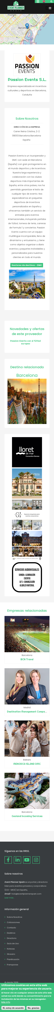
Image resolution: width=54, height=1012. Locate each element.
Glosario (11, 954)
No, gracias (33, 1008)
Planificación (13, 959)
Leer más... (9, 897)
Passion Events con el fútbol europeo (25, 342)
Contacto (11, 927)
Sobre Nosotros (14, 917)
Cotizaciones (13, 922)
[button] (27, 26)
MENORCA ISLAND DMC (27, 763)
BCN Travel (27, 659)
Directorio (11, 938)
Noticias (11, 948)
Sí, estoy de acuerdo (13, 1008)
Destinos (11, 932)
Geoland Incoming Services (27, 816)
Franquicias (12, 964)
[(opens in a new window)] (27, 466)
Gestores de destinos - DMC (27, 265)
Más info (5, 1002)
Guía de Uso (13, 943)
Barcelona (27, 375)
